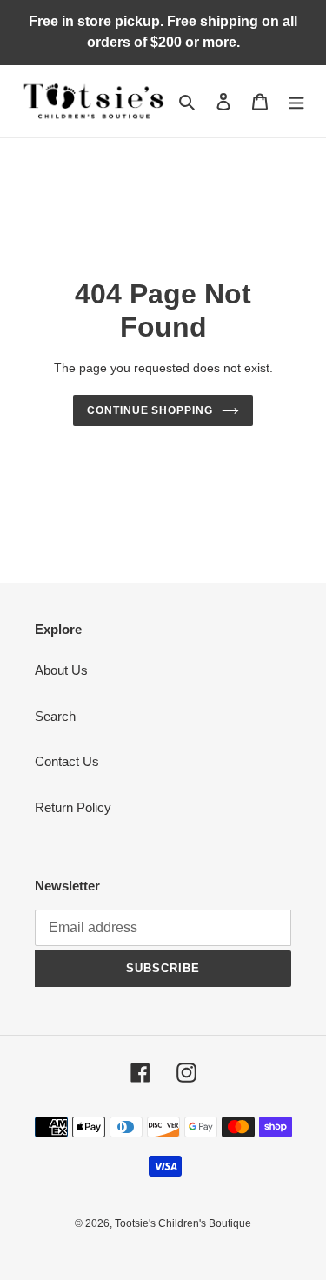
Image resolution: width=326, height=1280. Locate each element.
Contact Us (67, 761)
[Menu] (296, 101)
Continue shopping (150, 410)
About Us (61, 670)
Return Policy (73, 807)
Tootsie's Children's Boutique (183, 1223)
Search (55, 716)
